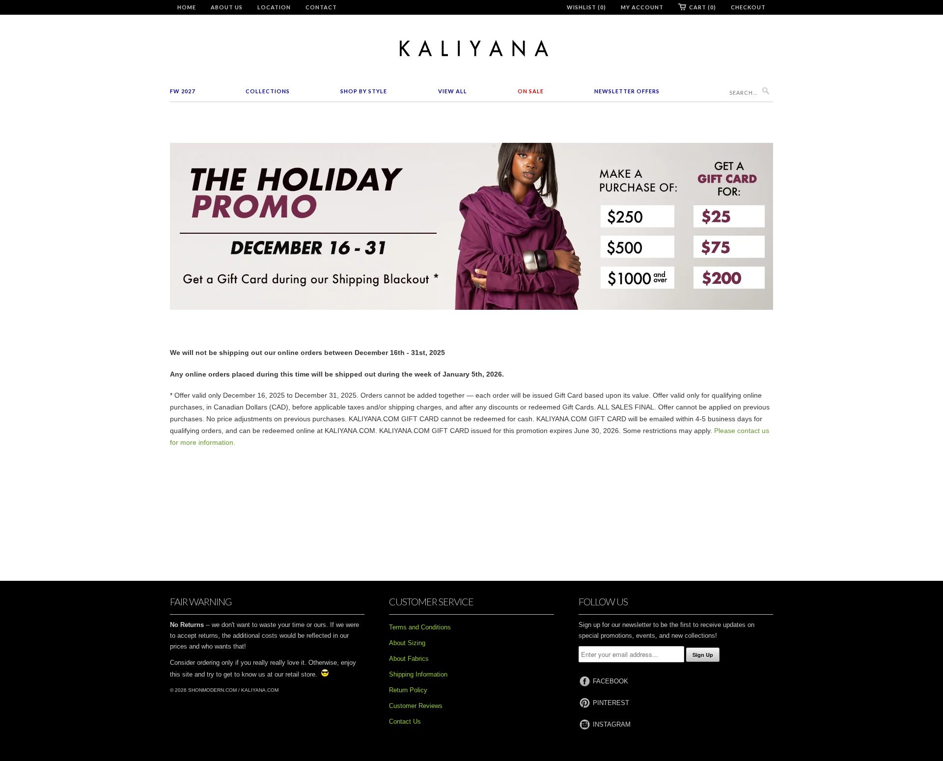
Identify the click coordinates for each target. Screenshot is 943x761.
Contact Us (405, 721)
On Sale (531, 91)
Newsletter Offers (627, 91)
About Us (227, 7)
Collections (268, 91)
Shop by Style (363, 91)
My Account (642, 7)
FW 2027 (182, 91)
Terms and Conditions (420, 627)
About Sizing (407, 643)
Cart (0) (702, 7)
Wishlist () (586, 7)
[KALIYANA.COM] (471, 48)
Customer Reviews (416, 705)
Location (274, 7)
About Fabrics (409, 658)
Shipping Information (418, 674)
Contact (321, 7)
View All (452, 91)
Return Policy (408, 690)
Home (186, 7)
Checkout (748, 7)
